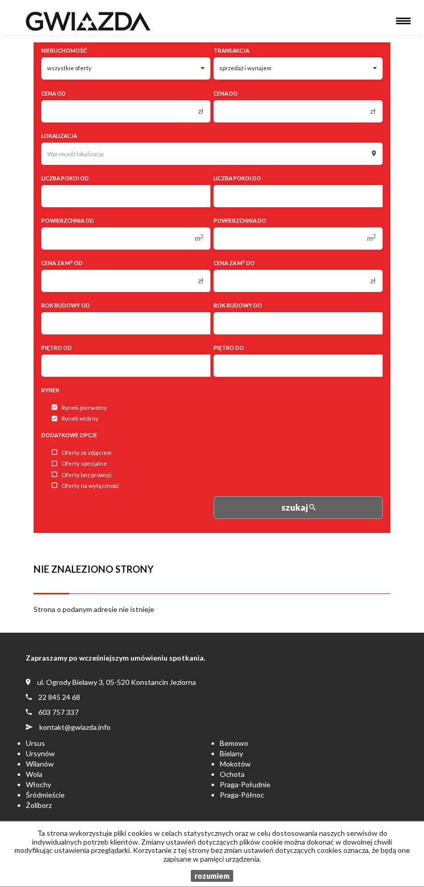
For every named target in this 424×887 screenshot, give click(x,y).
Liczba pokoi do (237, 178)
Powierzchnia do (240, 221)
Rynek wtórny (80, 419)
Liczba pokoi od (65, 178)
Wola (34, 774)
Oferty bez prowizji (87, 474)
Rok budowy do (238, 305)
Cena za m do (234, 262)
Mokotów (235, 763)
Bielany (231, 753)
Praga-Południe (245, 784)
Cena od (53, 93)
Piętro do (229, 348)
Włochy (38, 784)
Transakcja (231, 51)
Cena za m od (62, 262)
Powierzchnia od (67, 221)
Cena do (226, 93)
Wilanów (40, 763)
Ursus (35, 743)
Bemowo (234, 743)
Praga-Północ (242, 794)
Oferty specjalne (84, 464)
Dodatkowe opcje (69, 435)
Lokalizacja (59, 136)
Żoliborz (39, 805)
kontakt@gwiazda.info (75, 727)
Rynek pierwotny (84, 407)
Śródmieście (45, 794)
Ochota (232, 774)
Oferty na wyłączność (90, 485)
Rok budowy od (65, 305)
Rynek (50, 390)
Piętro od (56, 348)
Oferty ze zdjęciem (87, 452)
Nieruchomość (64, 51)
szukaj (295, 507)
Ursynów (40, 753)
